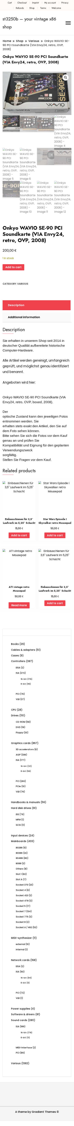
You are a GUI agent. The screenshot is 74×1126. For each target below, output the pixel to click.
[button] (65, 77)
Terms (43, 8)
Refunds (20, 8)
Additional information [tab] (24, 317)
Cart (10, 2)
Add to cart (13, 267)
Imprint (35, 2)
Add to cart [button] (19, 535)
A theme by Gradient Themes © (37, 1112)
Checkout (22, 2)
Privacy (64, 2)
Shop (31, 8)
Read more (19, 605)
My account (50, 2)
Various (22, 283)
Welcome (56, 8)
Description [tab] (16, 305)
